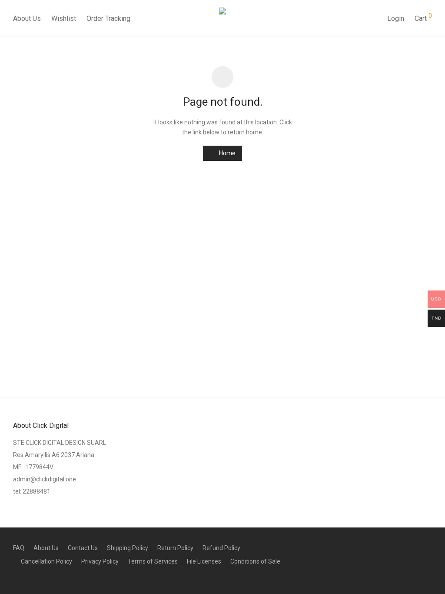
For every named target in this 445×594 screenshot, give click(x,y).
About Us (27, 18)
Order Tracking (108, 18)
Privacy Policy (100, 561)
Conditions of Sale (255, 561)
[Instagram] (429, 547)
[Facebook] (415, 547)
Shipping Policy (127, 547)
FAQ (18, 547)
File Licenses (204, 561)
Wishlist (63, 18)
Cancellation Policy (46, 561)
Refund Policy (221, 547)
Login (395, 18)
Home (227, 153)
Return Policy (175, 547)
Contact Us (83, 547)
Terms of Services (153, 561)
